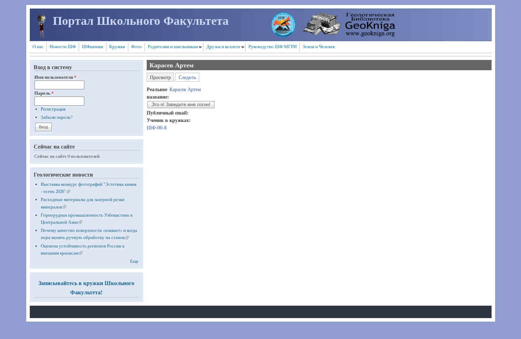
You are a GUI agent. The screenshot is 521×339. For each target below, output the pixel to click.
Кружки (117, 47)
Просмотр (162, 76)
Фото (136, 47)
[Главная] (41, 36)
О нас (38, 47)
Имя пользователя (55, 77)
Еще (134, 261)
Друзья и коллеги (223, 47)
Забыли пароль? (57, 117)
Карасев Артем (185, 89)
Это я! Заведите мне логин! (181, 104)
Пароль (44, 93)
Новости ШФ (63, 47)
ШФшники (92, 47)
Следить (187, 77)
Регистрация (53, 109)
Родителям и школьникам (173, 47)
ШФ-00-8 (157, 127)
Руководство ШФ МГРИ (272, 47)
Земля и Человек (319, 47)
